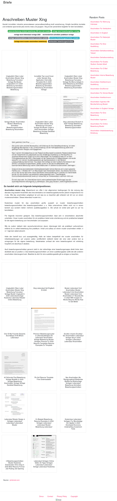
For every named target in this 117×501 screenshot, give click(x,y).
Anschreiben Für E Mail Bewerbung (98, 69)
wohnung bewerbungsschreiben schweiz (64, 38)
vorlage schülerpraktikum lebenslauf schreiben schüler (28, 38)
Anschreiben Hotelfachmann (100, 97)
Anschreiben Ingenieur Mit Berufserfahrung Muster (99, 102)
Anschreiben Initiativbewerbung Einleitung (101, 131)
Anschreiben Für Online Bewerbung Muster (99, 125)
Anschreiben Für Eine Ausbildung (98, 45)
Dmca (41, 496)
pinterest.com (15, 480)
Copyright (74, 496)
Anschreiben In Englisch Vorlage (102, 108)
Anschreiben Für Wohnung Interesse (100, 23)
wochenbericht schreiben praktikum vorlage (58, 34)
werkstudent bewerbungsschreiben (61, 41)
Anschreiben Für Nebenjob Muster (100, 38)
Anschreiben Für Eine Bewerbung (98, 114)
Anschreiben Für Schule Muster (101, 93)
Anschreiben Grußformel (99, 88)
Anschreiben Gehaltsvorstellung (101, 57)
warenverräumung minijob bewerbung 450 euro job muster (29, 31)
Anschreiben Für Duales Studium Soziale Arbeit (99, 63)
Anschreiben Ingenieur (98, 119)
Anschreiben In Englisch (99, 33)
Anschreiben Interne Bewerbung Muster (102, 76)
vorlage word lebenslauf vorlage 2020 (27, 34)
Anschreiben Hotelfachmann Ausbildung (100, 83)
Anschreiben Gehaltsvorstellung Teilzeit (101, 51)
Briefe (7, 2)
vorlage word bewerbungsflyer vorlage (65, 31)
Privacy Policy (62, 496)
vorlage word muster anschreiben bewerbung (30, 41)
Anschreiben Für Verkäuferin (100, 28)
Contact (50, 496)
